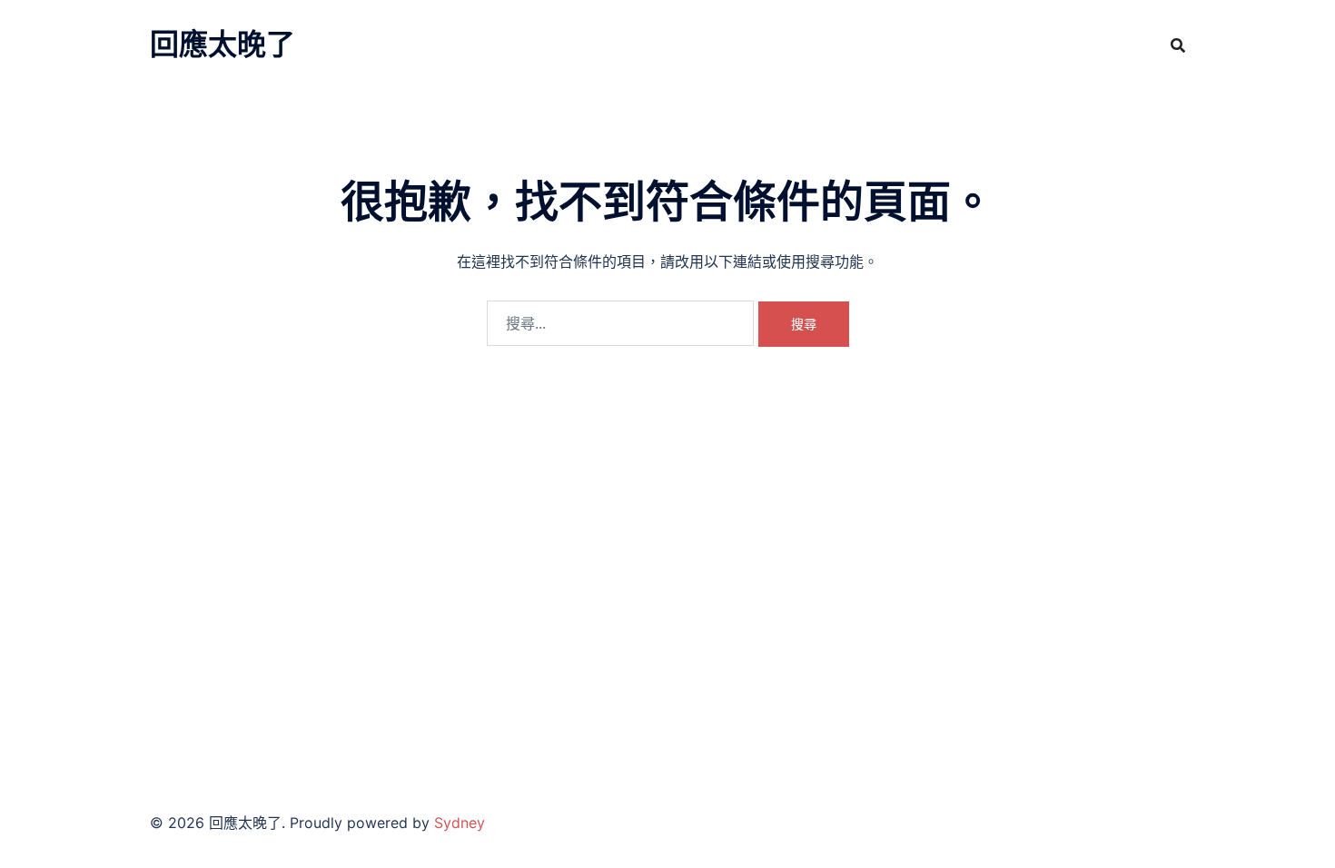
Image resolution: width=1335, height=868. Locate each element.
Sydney (459, 823)
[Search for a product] (1178, 45)
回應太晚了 (222, 44)
